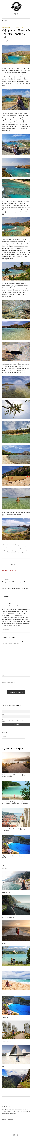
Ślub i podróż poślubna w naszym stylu (14, 582)
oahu (22, 552)
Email (3, 714)
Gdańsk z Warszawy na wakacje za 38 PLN (15, 588)
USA (22, 27)
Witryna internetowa (8, 683)
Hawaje (17, 27)
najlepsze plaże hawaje (20, 551)
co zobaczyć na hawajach (20, 547)
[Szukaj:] (29, 21)
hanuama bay (18, 548)
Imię (3, 708)
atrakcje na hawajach (21, 544)
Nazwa (4, 668)
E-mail (4, 675)
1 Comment (16, 41)
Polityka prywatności (7, 1119)
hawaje (11, 551)
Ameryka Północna (7, 27)
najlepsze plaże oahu (14, 552)
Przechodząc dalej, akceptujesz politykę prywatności (13, 720)
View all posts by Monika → (9, 570)
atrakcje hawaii (9, 544)
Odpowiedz (6, 629)
